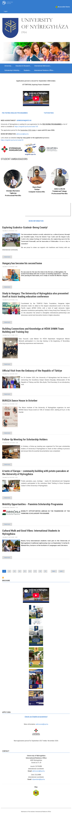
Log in (5, 11)
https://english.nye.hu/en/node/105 (26, 126)
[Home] (35, 27)
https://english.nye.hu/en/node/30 (12, 140)
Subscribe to (3, 577)
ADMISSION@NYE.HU (24, 120)
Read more (8, 257)
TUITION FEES (48, 113)
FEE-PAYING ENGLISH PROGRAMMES (15, 113)
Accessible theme (63, 7)
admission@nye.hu (22, 134)
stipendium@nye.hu (38, 779)
